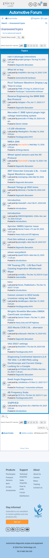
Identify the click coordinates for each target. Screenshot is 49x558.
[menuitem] (44, 18)
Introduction (14, 200)
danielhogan (23, 301)
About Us (37, 474)
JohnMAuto (23, 382)
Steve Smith (23, 161)
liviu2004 (21, 347)
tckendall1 (22, 203)
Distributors (24, 496)
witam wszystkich (17, 252)
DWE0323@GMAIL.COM (28, 216)
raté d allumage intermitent (22, 56)
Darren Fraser (23, 229)
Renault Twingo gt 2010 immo (23, 187)
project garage (24, 59)
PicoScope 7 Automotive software (29, 91)
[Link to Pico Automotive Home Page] (8, 4)
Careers (36, 477)
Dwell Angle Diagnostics (20, 379)
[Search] (31, 4)
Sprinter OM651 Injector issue (23, 226)
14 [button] (41, 46)
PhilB (20, 89)
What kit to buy (15, 69)
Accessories (11, 490)
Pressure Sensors (9, 478)
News (35, 481)
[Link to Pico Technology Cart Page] (39, 4)
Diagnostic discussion (24, 65)
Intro (10, 282)
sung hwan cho (24, 406)
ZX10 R (21, 395)
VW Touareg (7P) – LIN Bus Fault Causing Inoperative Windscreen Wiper (25, 268)
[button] (21, 45)
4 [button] (33, 46)
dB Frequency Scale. (18, 392)
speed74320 (23, 255)
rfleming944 (23, 132)
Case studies (21, 277)
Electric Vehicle (22, 124)
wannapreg (22, 177)
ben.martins (23, 145)
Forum (22, 492)
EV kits (8, 487)
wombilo (21, 275)
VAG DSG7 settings (18, 343)
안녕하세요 (13, 402)
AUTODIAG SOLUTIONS (27, 369)
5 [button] (36, 46)
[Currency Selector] (35, 4)
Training (36, 484)
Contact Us (37, 488)
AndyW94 (22, 73)
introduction (14, 213)
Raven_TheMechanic (26, 285)
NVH (8, 484)
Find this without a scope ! (21, 239)
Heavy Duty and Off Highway (27, 234)
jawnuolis (22, 118)
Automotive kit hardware (26, 78)
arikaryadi (22, 334)
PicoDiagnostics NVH (24, 137)
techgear (21, 102)
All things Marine (22, 150)
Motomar (22, 190)
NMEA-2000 (13, 141)
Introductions (21, 208)
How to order (22, 487)
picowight (22, 242)
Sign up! (17, 522)
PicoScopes (10, 474)
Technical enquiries (23, 475)
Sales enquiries (23, 481)
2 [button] (28, 46)
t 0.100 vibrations (16, 128)
